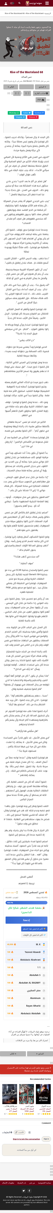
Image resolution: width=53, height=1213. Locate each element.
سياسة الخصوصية (44, 1183)
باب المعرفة (21, 1183)
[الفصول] (26, 86)
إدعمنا (26, 920)
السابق (41, 87)
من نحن (32, 1183)
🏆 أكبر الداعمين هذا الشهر (34, 929)
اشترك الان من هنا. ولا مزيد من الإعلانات (32, 1040)
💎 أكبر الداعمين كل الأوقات (34, 935)
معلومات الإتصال (8, 1183)
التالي (12, 87)
